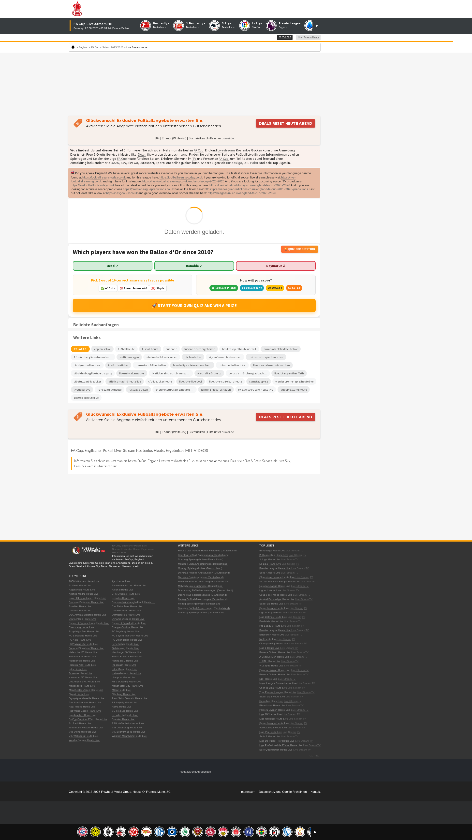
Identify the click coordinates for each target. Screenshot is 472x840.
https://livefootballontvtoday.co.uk (93, 185)
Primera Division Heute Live (274, 652)
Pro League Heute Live (272, 625)
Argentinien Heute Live (82, 589)
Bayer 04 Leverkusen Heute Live (87, 598)
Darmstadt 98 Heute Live (126, 614)
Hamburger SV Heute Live (127, 652)
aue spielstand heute (293, 389)
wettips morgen (129, 357)
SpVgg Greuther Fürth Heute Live (88, 719)
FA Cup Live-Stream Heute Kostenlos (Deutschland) (207, 550)
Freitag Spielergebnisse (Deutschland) (199, 603)
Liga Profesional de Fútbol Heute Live (280, 745)
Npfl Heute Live (268, 639)
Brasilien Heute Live (80, 606)
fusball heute (150, 349)
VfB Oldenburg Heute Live (127, 727)
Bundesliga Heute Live (272, 550)
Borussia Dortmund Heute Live (86, 602)
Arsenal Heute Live (122, 589)
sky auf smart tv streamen (225, 357)
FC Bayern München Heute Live (130, 635)
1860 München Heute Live (84, 581)
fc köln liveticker (118, 365)
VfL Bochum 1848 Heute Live (129, 731)
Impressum (248, 792)
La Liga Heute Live (270, 563)
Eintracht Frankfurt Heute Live (129, 623)
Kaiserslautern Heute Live (126, 673)
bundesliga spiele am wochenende (193, 365)
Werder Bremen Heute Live (84, 740)
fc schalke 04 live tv (209, 373)
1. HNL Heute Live (269, 661)
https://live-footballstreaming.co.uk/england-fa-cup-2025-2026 (183, 181)
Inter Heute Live (78, 669)
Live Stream (292, 550)
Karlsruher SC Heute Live (83, 677)
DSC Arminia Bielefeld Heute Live (87, 614)
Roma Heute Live (122, 706)
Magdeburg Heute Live (82, 685)
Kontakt (315, 792)
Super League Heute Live (274, 608)
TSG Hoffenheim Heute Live (128, 723)
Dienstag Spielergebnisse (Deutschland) (200, 577)
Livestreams (226, 150)
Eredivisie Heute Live (271, 621)
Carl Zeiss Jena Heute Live (127, 606)
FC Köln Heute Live (80, 639)
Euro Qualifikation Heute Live (276, 749)
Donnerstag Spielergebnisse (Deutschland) (202, 594)
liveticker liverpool (190, 381)
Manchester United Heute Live (86, 690)
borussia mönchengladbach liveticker (249, 373)
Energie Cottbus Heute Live (127, 627)
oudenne (171, 349)
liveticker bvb (82, 389)
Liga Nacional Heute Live (273, 718)
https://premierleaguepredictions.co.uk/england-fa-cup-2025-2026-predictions (256, 189)
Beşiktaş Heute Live (123, 598)
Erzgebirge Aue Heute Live (84, 631)
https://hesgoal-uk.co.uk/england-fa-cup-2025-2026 (242, 193)
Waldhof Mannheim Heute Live (129, 736)
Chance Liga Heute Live (273, 687)
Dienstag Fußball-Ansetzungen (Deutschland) (204, 572)
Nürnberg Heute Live (123, 694)
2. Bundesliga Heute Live (273, 555)
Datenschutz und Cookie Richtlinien (283, 792)
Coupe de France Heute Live (275, 594)
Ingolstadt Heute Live (124, 664)
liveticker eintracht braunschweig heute (172, 373)
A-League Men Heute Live (274, 656)
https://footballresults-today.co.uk (104, 177)
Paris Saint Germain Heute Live (130, 698)
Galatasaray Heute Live (125, 648)
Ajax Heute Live (121, 581)
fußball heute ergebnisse (199, 349)
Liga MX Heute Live (270, 714)
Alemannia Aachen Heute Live (129, 585)
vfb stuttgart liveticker (87, 381)
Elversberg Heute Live (81, 627)
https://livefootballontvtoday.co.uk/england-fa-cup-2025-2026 (249, 185)
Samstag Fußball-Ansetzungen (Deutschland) (204, 608)
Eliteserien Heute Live (271, 634)
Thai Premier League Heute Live (277, 692)
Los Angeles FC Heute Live (84, 681)
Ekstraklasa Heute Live (272, 705)
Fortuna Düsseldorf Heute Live (86, 648)
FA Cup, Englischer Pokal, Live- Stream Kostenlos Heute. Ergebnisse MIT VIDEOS (139, 450)
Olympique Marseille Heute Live (86, 698)
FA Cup (199, 150)
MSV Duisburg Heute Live (126, 681)
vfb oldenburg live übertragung (93, 373)
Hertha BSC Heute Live (125, 660)
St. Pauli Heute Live (80, 723)
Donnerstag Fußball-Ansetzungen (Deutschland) (205, 590)
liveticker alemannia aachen (271, 365)
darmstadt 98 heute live (151, 365)
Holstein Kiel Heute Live (82, 664)
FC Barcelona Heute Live (83, 635)
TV (194, 159)
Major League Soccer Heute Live (278, 683)
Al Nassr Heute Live (80, 585)
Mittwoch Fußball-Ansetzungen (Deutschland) (203, 581)
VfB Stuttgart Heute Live (83, 731)
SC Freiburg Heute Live (125, 710)
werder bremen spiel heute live (294, 381)
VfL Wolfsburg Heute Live (83, 736)
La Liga (257, 23)
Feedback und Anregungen (195, 771)
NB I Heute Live (268, 679)
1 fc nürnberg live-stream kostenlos (94, 357)
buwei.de (228, 138)
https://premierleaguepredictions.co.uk (148, 189)
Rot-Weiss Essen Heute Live (85, 710)
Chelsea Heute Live (80, 610)
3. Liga (226, 23)
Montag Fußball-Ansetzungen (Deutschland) (203, 563)
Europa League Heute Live (274, 586)
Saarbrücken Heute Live (82, 715)
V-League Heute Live (271, 665)
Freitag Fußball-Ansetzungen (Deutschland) (202, 599)
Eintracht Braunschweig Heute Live (89, 623)
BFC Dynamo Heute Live (126, 593)
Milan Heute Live (121, 690)
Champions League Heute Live (277, 577)
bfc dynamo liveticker (87, 365)
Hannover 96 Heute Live (83, 656)
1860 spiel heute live (86, 397)
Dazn (142, 154)
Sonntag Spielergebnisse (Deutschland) (200, 559)
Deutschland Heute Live (82, 619)
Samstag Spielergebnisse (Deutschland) (200, 612)
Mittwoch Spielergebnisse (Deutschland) (200, 586)
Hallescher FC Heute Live (83, 652)
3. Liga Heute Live (269, 559)
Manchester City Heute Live (127, 685)
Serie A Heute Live (269, 572)
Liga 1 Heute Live (269, 648)
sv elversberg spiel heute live (255, 389)
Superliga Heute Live (271, 701)
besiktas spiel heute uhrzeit (239, 349)
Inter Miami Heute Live (124, 669)
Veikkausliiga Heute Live (273, 727)
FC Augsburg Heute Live (126, 631)
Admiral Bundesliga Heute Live (276, 599)
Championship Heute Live (274, 643)
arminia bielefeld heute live (281, 349)
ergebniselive (102, 349)
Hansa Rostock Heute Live (127, 656)
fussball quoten (138, 389)
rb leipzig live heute (109, 389)
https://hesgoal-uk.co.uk (122, 193)
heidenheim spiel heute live (266, 357)
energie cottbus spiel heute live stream (176, 389)
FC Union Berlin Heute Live (127, 639)
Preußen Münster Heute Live (85, 702)
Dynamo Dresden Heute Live (128, 619)
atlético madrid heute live (124, 381)
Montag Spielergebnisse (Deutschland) (200, 568)
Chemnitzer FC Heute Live (127, 610)
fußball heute (126, 349)
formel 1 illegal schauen (216, 389)
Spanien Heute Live (123, 719)
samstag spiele (258, 381)
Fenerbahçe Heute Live (125, 644)
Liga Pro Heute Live (270, 732)
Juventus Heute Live (80, 673)
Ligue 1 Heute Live (270, 590)
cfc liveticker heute (160, 381)
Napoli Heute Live (79, 694)
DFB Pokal (251, 163)
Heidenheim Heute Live (82, 660)
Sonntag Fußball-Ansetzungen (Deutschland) (203, 555)
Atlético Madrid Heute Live (84, 593)
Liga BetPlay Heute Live (273, 617)
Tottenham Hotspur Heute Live (86, 727)
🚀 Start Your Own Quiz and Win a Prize (194, 305)
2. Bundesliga (195, 23)
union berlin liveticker (232, 365)
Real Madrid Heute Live (82, 706)
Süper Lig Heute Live (271, 603)
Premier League (289, 23)
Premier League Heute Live (275, 568)
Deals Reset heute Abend (285, 123)
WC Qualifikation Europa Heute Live (279, 581)
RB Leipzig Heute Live (124, 702)
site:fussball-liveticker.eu (161, 357)
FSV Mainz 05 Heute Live (83, 644)
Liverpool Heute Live (123, 677)
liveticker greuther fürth (289, 373)
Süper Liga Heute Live (272, 696)
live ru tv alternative (131, 373)
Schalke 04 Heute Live (125, 715)
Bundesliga (161, 23)
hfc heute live (193, 357)
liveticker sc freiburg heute (225, 381)
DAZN (115, 163)
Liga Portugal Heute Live (273, 612)
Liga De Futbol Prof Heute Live (277, 740)
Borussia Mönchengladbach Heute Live (134, 602)
